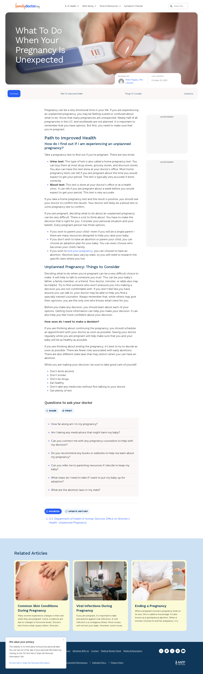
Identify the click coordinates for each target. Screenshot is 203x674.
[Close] (63, 639)
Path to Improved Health (72, 94)
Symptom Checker (133, 6)
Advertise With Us (81, 651)
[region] (36, 652)
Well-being (87, 6)
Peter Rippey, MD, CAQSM (134, 81)
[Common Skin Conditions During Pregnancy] (41, 595)
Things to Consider (133, 94)
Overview (14, 94)
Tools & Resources (109, 6)
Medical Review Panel (111, 651)
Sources (54, 511)
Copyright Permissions (77, 663)
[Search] (171, 6)
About (67, 651)
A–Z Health (70, 6)
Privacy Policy (117, 663)
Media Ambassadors (132, 651)
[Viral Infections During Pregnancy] (100, 595)
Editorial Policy (99, 663)
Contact (95, 651)
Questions (188, 94)
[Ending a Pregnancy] (159, 595)
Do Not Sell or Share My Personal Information (29, 663)
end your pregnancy (80, 251)
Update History (78, 511)
